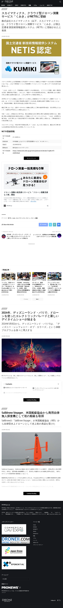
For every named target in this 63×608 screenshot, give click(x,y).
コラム (34, 538)
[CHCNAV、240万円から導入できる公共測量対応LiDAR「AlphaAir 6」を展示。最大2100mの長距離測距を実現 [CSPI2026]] (24, 276)
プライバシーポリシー (38, 544)
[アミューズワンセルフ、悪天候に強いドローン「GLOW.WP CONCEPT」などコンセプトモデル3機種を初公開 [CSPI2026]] (54, 276)
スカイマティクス (20, 218)
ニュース (4, 9)
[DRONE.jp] (9, 1)
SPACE (34, 531)
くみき (13, 218)
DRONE (35, 527)
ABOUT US (35, 542)
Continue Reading (31, 400)
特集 (3, 279)
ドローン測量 (34, 218)
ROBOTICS (35, 533)
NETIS (9, 218)
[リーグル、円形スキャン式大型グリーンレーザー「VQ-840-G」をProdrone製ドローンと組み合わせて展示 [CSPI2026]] (8, 276)
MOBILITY (35, 529)
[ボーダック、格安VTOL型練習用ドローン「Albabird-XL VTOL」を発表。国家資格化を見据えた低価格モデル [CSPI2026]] (39, 276)
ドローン (28, 218)
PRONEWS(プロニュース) (7, 590)
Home (34, 524)
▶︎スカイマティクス (31, 158)
